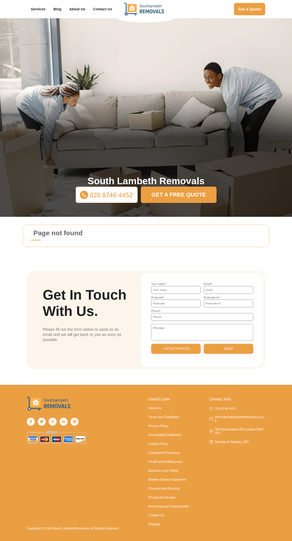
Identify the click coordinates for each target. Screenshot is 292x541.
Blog (57, 9)
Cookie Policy (158, 444)
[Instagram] (53, 422)
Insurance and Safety (163, 470)
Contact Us (102, 9)
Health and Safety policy (165, 461)
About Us (77, 9)
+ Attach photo (176, 348)
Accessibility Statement (164, 435)
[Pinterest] (74, 422)
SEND (228, 348)
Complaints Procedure (164, 452)
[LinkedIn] (64, 422)
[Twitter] (42, 422)
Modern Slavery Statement (167, 479)
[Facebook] (31, 422)
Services (38, 9)
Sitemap (154, 524)
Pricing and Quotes (161, 497)
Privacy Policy (158, 426)
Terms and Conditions (163, 417)
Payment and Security (163, 488)
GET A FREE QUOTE (178, 195)
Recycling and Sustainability (168, 506)
